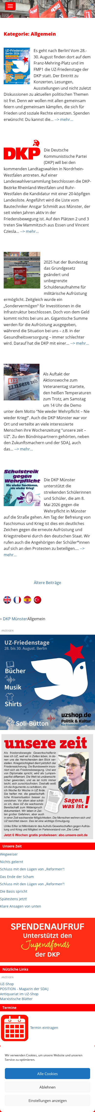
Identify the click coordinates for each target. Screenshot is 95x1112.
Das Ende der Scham (17, 876)
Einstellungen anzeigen (47, 1100)
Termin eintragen (44, 1027)
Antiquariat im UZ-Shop (19, 994)
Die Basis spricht (13, 891)
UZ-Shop (7, 984)
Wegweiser (9, 854)
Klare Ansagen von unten (20, 906)
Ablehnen (47, 1087)
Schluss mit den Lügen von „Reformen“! (32, 869)
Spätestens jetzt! (13, 899)
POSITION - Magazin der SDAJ (24, 988)
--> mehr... (64, 119)
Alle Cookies (47, 1073)
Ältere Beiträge (47, 582)
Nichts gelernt (11, 862)
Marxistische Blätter (16, 998)
